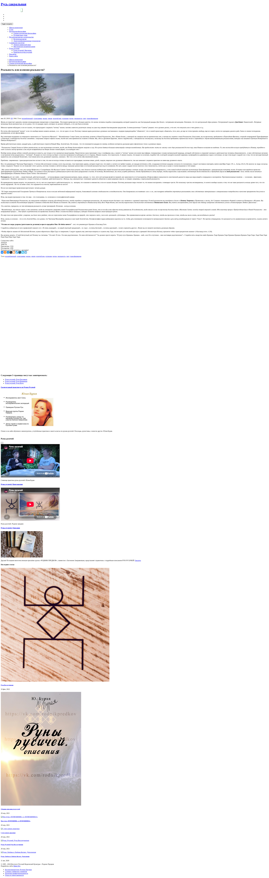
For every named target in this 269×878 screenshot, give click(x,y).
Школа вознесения (16, 28)
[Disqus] (134, 287)
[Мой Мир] (8, 252)
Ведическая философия (17, 31)
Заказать (138, 560)
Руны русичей (14, 48)
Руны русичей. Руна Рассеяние (16, 379)
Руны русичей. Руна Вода (14, 383)
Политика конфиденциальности (16, 873)
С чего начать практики (8, 833)
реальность (78, 118)
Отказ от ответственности (14, 875)
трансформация (92, 118)
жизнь (45, 118)
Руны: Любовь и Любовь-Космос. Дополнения (15, 856)
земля (50, 118)
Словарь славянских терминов (16, 871)
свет (84, 118)
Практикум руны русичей (22, 52)
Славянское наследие (16, 43)
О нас (11, 29)
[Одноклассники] (5, 252)
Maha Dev (16, 866)
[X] (11, 252)
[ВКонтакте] (2, 252)
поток (71, 118)
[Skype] (22, 252)
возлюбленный (27, 118)
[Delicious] (17, 252)
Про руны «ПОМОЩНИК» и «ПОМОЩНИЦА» (15, 821)
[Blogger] (14, 252)
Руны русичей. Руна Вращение (16, 381)
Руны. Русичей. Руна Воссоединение (12, 844)
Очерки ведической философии (24, 33)
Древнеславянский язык (22, 45)
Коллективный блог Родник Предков (18, 870)
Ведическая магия (19, 39)
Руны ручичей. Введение (22, 50)
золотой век (57, 118)
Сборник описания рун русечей (10, 809)
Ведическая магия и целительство (21, 37)
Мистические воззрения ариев (24, 46)
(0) (12, 118)
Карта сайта (13, 56)
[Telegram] (25, 252)
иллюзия (65, 118)
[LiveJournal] (19, 252)
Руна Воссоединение (7, 685)
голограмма (38, 118)
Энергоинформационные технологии (26, 41)
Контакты (12, 54)
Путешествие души (20, 35)
